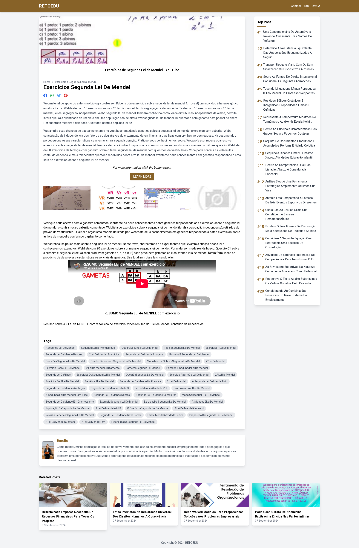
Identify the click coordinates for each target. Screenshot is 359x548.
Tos (306, 6)
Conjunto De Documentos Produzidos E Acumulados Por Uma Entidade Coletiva (289, 143)
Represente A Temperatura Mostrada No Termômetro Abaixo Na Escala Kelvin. (289, 119)
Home (46, 81)
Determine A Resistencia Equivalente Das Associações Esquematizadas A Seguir (287, 52)
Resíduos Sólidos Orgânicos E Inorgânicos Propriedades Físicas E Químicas (286, 105)
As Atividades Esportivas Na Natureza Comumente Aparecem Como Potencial (291, 269)
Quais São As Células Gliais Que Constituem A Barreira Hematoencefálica (286, 214)
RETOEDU (49, 6)
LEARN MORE (142, 176)
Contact (296, 6)
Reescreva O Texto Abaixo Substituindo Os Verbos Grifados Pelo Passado (291, 281)
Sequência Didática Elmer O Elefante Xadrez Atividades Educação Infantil (289, 155)
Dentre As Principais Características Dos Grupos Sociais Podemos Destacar (290, 131)
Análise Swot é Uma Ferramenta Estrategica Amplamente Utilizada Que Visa (290, 186)
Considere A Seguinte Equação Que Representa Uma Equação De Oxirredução (288, 243)
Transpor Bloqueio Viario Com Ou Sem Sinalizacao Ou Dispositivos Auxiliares (288, 67)
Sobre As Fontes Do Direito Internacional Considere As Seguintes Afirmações (290, 79)
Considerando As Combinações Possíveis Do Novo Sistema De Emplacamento (286, 295)
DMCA (316, 6)
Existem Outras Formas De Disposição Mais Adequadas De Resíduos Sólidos (290, 229)
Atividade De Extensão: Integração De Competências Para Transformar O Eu (290, 257)
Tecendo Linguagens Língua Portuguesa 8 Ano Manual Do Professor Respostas (289, 91)
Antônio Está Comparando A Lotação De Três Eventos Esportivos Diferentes (291, 200)
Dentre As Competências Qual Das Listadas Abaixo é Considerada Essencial (288, 169)
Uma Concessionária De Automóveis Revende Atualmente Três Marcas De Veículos (287, 36)
